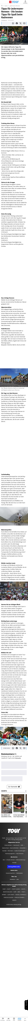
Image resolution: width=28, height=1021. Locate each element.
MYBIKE (4, 894)
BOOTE (23, 889)
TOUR (23, 892)
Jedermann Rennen (15, 6)
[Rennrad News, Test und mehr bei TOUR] (15, 2)
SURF (15, 892)
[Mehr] (26, 1007)
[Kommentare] (26, 1005)
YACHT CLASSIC (16, 889)
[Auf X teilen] (20, 23)
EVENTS (14, 900)
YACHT (8, 889)
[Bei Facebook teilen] (17, 23)
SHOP (4, 889)
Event (6, 6)
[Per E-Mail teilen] (24, 23)
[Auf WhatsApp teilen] (13, 23)
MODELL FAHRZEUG (21, 894)
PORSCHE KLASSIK (8, 897)
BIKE (19, 892)
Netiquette (18, 758)
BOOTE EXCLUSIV (7, 892)
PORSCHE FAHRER (19, 897)
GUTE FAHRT (11, 894)
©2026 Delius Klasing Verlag (13, 904)
